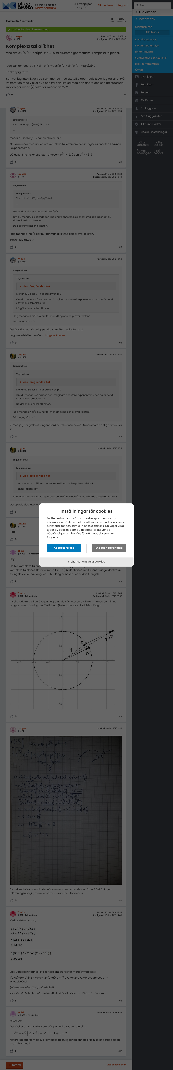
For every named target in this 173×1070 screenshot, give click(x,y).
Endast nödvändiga (108, 548)
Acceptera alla (64, 548)
